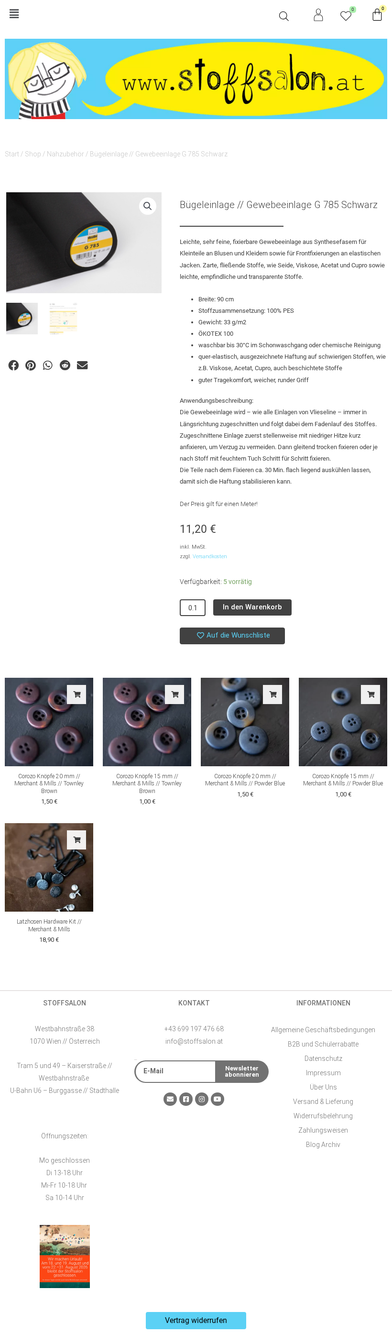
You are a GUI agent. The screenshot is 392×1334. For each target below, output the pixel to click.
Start (12, 154)
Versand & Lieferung (323, 1101)
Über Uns (323, 1087)
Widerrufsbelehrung (323, 1116)
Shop (33, 154)
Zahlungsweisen (323, 1130)
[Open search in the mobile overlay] (284, 16)
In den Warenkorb (252, 607)
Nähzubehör (65, 154)
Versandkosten (210, 556)
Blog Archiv (323, 1144)
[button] (140, 14)
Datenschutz (323, 1058)
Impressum (323, 1073)
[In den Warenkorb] (76, 694)
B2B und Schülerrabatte (323, 1044)
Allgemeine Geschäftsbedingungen (323, 1030)
